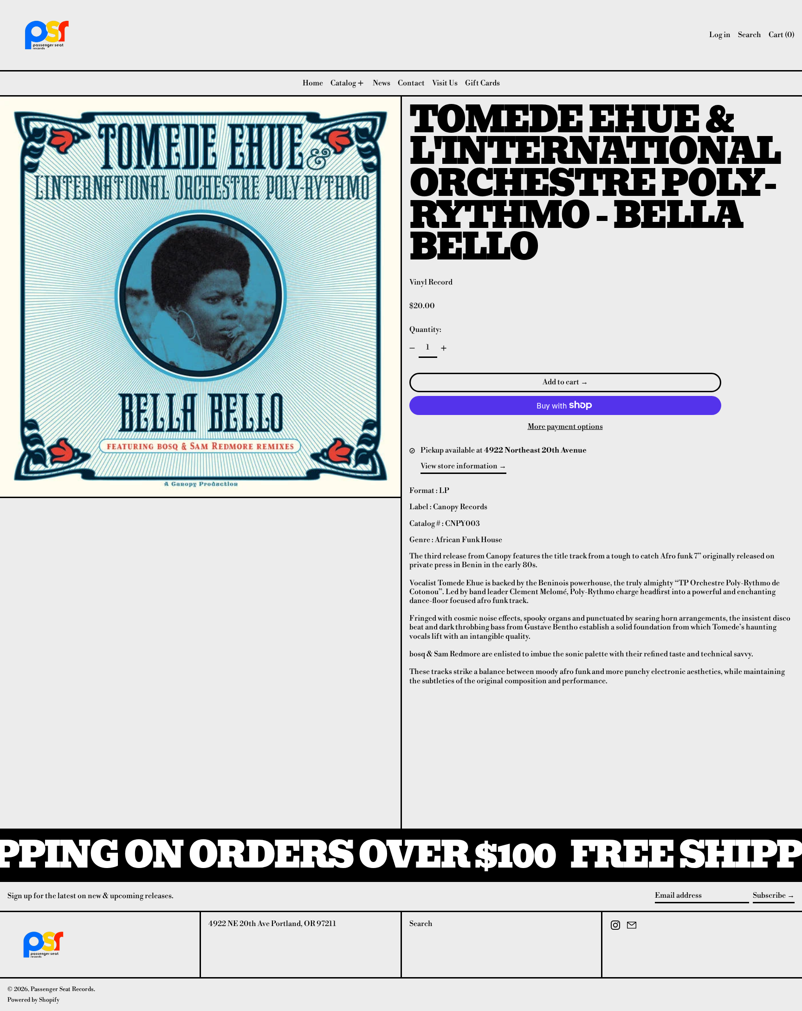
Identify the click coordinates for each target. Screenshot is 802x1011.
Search (421, 923)
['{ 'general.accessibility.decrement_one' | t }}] (412, 348)
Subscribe (769, 895)
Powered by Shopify (33, 1000)
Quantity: (425, 329)
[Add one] (443, 348)
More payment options (565, 426)
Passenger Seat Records (62, 989)
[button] (749, 35)
